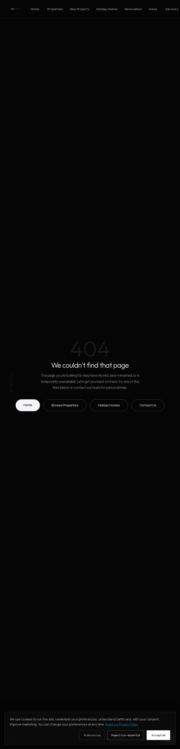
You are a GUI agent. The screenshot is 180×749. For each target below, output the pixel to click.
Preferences (92, 735)
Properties (55, 9)
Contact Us (148, 405)
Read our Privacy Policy (121, 724)
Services (172, 9)
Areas (153, 9)
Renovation (133, 9)
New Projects (79, 9)
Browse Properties (65, 405)
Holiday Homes (107, 9)
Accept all (158, 735)
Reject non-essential (125, 735)
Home (35, 9)
